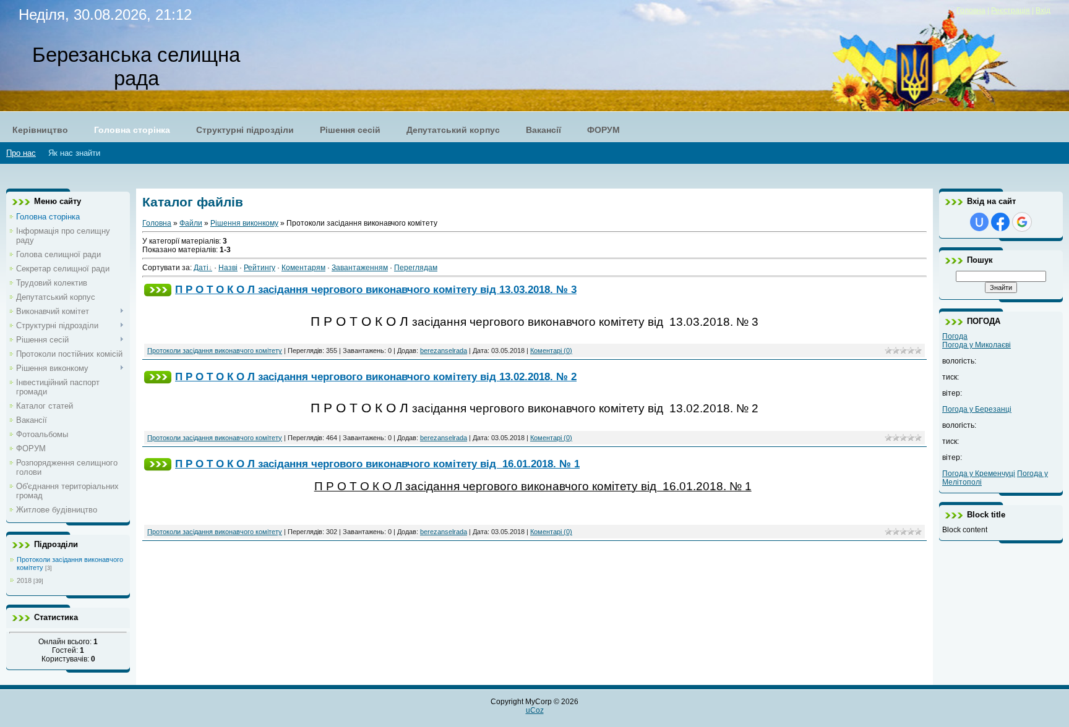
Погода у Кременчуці (978, 473)
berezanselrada (443, 350)
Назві (228, 267)
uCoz (535, 710)
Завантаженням (360, 267)
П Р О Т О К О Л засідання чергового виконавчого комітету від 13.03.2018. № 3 (376, 289)
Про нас (21, 153)
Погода (955, 336)
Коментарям (303, 267)
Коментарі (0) (551, 350)
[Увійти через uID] (979, 222)
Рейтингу (259, 267)
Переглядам (415, 267)
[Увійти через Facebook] (1000, 222)
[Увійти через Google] (1022, 222)
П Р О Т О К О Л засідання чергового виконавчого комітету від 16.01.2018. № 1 (377, 463)
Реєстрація (1010, 10)
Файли (190, 223)
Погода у (976, 345)
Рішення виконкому (244, 223)
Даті (201, 267)
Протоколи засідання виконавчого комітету (214, 350)
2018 (24, 580)
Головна (970, 10)
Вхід (1043, 10)
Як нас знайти (74, 153)
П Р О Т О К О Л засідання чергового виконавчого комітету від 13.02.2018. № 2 (376, 376)
